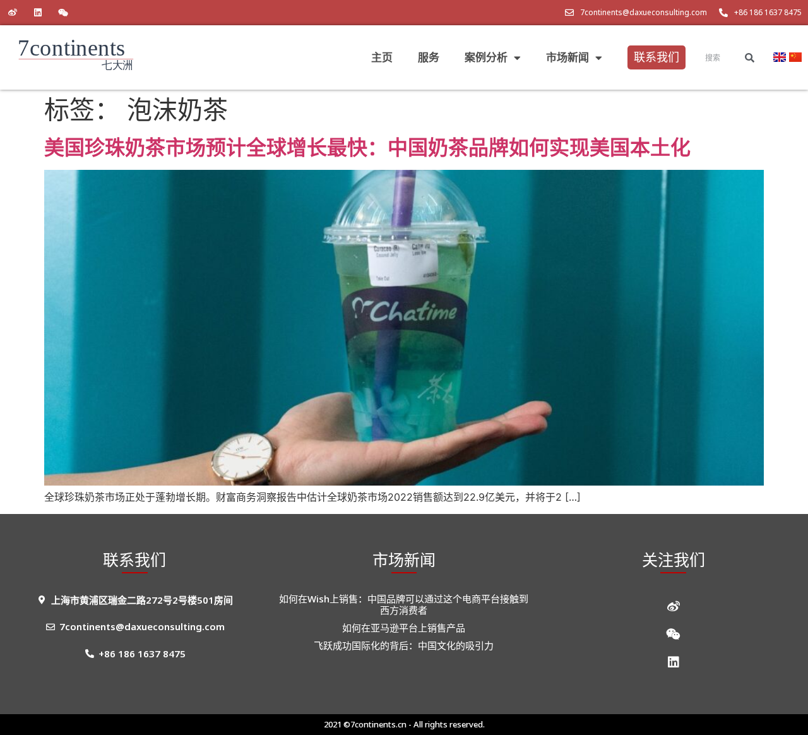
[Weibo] (12, 12)
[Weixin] (63, 12)
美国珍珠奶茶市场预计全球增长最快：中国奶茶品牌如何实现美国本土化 (367, 146)
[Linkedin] (38, 12)
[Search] (749, 57)
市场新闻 (567, 57)
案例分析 (486, 57)
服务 (428, 57)
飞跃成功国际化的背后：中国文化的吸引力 (404, 645)
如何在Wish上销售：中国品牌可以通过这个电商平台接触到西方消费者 (403, 604)
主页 (382, 57)
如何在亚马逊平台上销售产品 (403, 627)
